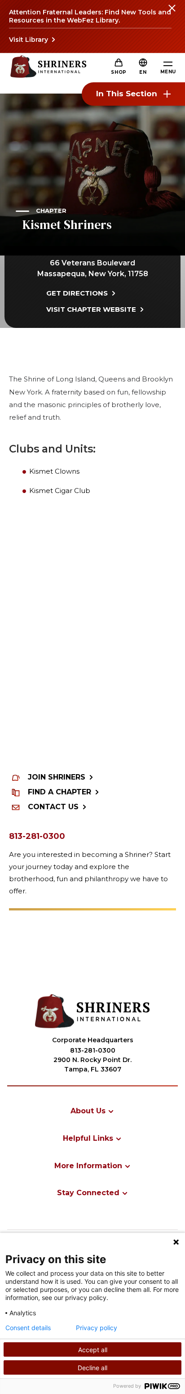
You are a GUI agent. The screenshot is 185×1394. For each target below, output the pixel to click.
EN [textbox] (142, 72)
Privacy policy (96, 1327)
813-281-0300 (37, 836)
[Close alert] (172, 13)
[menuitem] (92, 1111)
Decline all (92, 1368)
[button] (142, 72)
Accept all (92, 1350)
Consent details (28, 1327)
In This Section (126, 93)
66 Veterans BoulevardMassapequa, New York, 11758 (92, 268)
